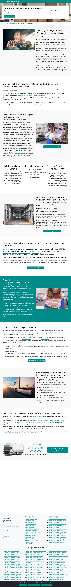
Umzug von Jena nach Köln (11, 581)
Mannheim (45, 420)
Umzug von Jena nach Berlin (11, 551)
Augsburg (39, 420)
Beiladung (61, 248)
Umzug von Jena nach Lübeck (34, 567)
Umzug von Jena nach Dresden (12, 561)
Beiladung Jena (30, 542)
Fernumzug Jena (30, 522)
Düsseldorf (56, 431)
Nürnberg (32, 422)
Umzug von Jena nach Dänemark (57, 537)
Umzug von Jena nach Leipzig (11, 556)
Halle (21, 432)
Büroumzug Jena (30, 520)
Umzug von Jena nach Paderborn (57, 552)
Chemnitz (5, 432)
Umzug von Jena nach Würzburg (57, 561)
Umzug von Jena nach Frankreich (57, 534)
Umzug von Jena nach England (56, 527)
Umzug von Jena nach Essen (11, 554)
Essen (12, 182)
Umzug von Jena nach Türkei (56, 525)
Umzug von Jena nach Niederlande (58, 532)
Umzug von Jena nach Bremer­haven (58, 574)
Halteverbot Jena (30, 525)
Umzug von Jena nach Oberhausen (35, 571)
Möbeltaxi (14, 253)
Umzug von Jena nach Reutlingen (57, 572)
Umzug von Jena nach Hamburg (12, 566)
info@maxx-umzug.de (12, 526)
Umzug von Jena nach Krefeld (34, 564)
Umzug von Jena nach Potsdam (12, 562)
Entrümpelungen (36, 253)
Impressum (6, 536)
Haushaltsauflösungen (24, 253)
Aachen (48, 431)
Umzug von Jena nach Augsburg (12, 574)
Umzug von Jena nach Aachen (34, 552)
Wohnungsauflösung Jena (33, 532)
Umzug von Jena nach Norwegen (57, 520)
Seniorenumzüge (26, 339)
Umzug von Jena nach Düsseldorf (13, 579)
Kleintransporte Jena (31, 535)
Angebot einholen (9, 16)
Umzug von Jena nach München (12, 571)
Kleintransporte (7, 253)
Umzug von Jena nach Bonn (11, 552)
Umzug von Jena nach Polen (56, 522)
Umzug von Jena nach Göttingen (57, 571)
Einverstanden (23, 584)
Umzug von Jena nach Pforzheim (57, 566)
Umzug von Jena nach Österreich (57, 535)
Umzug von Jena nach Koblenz (56, 576)
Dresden (61, 420)
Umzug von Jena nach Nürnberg (12, 572)
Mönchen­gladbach (25, 422)
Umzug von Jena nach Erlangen (57, 577)
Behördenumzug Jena (32, 540)
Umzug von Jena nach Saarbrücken (35, 577)
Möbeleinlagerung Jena (32, 529)
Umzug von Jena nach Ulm (55, 564)
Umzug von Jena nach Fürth (56, 559)
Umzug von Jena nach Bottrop (56, 569)
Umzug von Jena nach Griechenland (58, 529)
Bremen (51, 420)
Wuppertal (11, 432)
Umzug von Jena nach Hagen (33, 576)
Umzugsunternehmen (23, 95)
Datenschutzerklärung (47, 584)
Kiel (60, 431)
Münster (31, 420)
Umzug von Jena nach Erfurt (33, 569)
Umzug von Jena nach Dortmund (12, 577)
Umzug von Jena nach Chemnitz (34, 556)
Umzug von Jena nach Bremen (12, 557)
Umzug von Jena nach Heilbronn (57, 562)
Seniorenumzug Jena (31, 530)
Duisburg (64, 431)
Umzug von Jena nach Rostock (34, 572)
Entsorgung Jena (30, 534)
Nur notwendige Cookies (34, 584)
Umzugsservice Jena (31, 519)
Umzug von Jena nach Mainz (33, 566)
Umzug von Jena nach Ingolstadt (57, 554)
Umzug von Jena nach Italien (56, 530)
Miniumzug (8, 249)
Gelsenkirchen (40, 422)
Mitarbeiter (31, 262)
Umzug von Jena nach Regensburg (58, 551)
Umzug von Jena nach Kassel (33, 574)
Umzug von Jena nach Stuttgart (12, 564)
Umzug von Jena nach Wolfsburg (57, 567)
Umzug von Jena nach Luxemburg (57, 519)
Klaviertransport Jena (31, 527)
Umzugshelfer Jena (31, 539)
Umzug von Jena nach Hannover (12, 576)
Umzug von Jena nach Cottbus (12, 559)
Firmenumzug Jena (31, 524)
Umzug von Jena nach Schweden (57, 524)
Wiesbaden (6, 422)
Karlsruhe (56, 420)
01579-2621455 (9, 525)
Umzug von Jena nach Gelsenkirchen (36, 551)
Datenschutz (6, 538)
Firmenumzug (6, 262)
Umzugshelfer (8, 183)
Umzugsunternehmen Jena (11, 1)
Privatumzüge (45, 339)
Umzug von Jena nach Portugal (57, 539)
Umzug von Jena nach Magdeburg (35, 559)
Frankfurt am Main (14, 422)
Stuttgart (52, 422)
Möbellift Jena (30, 544)
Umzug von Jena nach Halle (33, 557)
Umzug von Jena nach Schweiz (56, 542)
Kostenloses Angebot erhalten (52, 147)
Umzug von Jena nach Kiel (33, 554)
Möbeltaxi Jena (30, 537)
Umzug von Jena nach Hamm (34, 579)
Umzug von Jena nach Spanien (56, 540)
